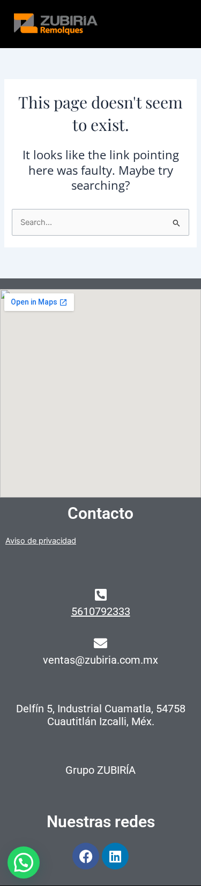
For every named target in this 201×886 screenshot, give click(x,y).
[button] (24, 862)
